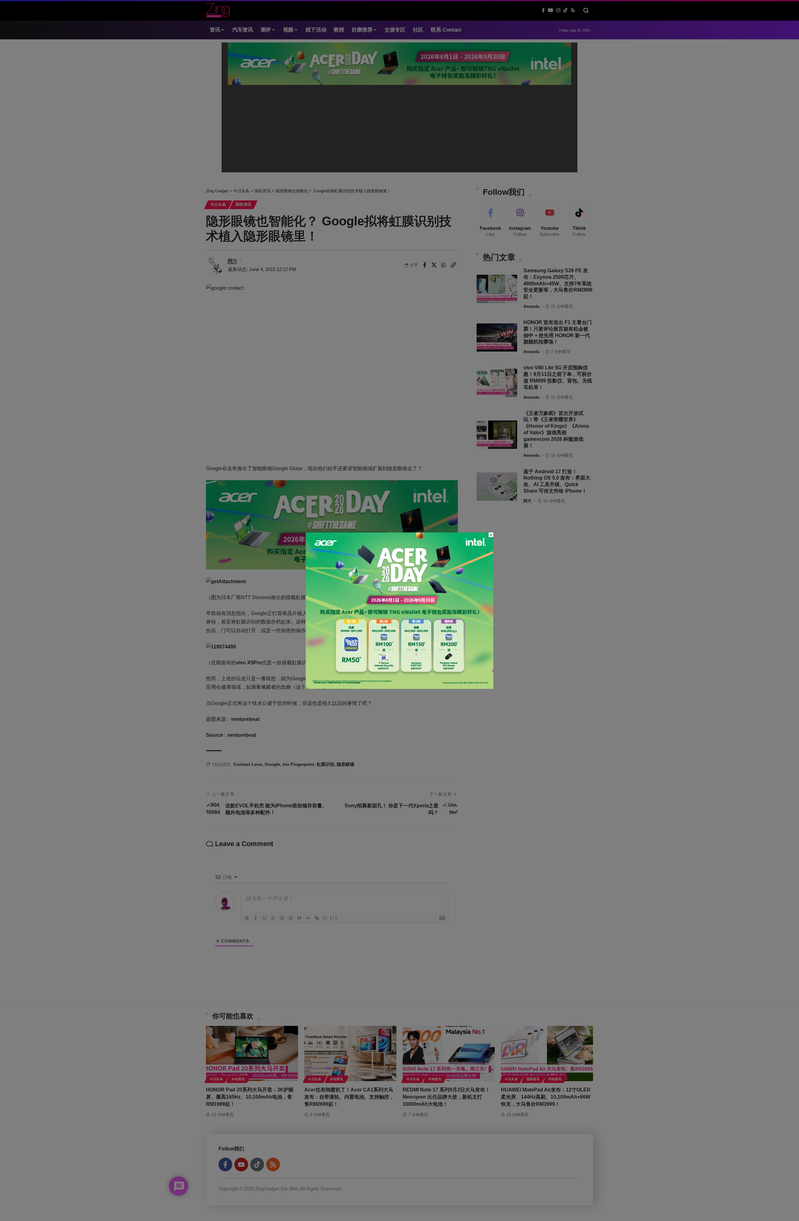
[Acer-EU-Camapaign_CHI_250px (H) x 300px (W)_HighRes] (399, 610)
